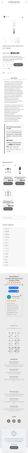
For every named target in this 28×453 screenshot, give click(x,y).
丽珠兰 (6, 245)
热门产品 (7, 228)
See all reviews (13, 287)
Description (14, 78)
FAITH (6, 240)
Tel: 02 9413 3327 (14, 370)
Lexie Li (14, 296)
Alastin (7, 242)
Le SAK (7, 251)
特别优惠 (7, 237)
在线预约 (11, 144)
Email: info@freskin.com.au (14, 328)
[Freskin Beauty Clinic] (14, 2)
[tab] (14, 78)
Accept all (14, 447)
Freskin (7, 248)
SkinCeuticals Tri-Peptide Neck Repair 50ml (8, 203)
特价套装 (7, 234)
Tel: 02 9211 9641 (14, 363)
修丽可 (9, 68)
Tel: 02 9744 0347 (14, 400)
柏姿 (6, 259)
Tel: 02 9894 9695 (14, 378)
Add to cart (18, 64)
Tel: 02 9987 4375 (14, 407)
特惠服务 (7, 231)
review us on (12, 291)
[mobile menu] (26, 2)
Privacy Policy (18, 441)
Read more (8, 209)
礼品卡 (6, 265)
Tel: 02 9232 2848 (14, 392)
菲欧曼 (6, 253)
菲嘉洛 (6, 256)
